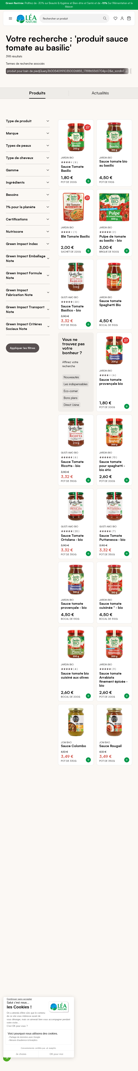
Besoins (12, 194)
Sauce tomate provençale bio (111, 382)
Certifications (17, 219)
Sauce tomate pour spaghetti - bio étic (112, 466)
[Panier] (129, 18)
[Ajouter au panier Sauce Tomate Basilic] (88, 181)
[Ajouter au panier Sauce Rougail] (126, 759)
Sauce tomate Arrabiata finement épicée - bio (113, 679)
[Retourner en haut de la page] (122, 768)
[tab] (37, 93)
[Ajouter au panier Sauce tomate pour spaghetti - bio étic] (126, 480)
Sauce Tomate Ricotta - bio (72, 464)
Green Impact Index (22, 244)
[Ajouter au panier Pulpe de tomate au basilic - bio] (126, 250)
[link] (115, 18)
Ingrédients (15, 182)
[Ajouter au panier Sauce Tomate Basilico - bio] (88, 324)
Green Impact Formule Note (24, 275)
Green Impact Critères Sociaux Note (24, 326)
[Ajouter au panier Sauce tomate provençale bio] (126, 406)
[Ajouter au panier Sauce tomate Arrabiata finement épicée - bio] (126, 695)
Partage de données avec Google (24, 1037)
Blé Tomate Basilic (75, 236)
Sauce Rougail (110, 746)
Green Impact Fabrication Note (19, 292)
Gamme (12, 170)
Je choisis (21, 1054)
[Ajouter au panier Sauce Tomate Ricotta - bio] (88, 480)
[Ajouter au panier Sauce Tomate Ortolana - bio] (88, 553)
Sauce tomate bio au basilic (113, 163)
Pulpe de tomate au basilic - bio (112, 238)
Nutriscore (14, 231)
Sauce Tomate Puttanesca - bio (112, 538)
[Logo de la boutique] (26, 18)
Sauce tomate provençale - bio (74, 606)
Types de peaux (18, 145)
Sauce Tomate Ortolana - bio (72, 538)
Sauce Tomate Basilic (72, 169)
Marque (12, 133)
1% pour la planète (20, 207)
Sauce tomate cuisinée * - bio (111, 606)
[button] (7, 1058)
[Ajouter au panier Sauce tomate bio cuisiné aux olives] (88, 695)
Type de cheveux (19, 158)
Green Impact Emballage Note (25, 258)
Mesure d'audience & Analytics (23, 1040)
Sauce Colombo (73, 746)
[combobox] (74, 18)
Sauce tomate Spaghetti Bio (110, 303)
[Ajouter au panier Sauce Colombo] (88, 759)
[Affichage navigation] (10, 18)
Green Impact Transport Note (25, 309)
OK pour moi (56, 1054)
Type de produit (18, 121)
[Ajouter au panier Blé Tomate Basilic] (88, 250)
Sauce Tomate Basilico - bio (72, 308)
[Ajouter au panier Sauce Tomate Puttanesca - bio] (126, 553)
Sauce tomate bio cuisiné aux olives (75, 675)
